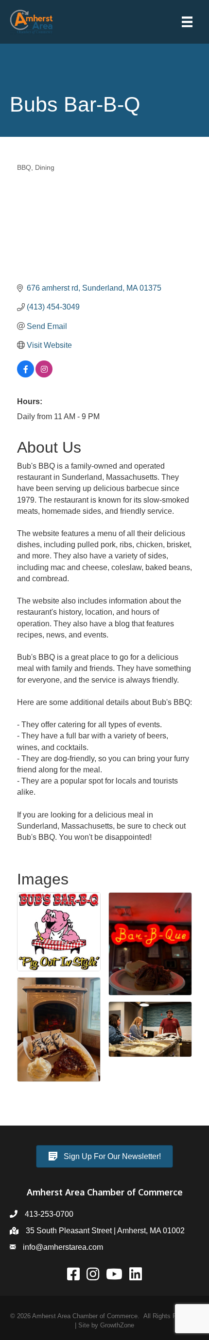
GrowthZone (117, 1325)
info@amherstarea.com (63, 1247)
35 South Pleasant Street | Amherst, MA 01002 (105, 1230)
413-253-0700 (49, 1214)
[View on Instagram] (43, 375)
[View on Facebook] (25, 375)
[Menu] (187, 22)
